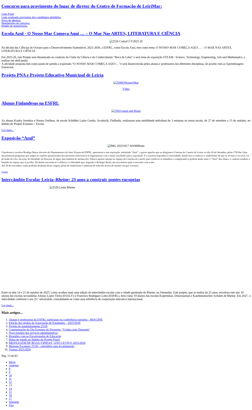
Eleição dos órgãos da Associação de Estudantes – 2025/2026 (44, 322)
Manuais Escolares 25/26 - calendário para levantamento (41, 346)
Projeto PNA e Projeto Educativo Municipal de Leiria (52, 75)
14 (10, 388)
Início (12, 362)
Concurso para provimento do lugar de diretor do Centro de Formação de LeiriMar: (81, 6)
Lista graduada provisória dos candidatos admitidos (31, 17)
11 (10, 378)
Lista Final (7, 14)
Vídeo (126, 88)
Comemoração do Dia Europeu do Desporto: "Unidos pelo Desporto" (49, 329)
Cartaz (4, 171)
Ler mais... (7, 130)
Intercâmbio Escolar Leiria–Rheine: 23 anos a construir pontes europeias (70, 179)
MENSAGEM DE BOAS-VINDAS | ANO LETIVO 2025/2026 (47, 342)
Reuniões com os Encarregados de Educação (35, 336)
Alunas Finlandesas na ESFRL (30, 103)
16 (10, 395)
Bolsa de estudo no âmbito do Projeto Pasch (34, 339)
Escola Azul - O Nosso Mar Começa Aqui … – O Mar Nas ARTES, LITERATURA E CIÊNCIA (90, 33)
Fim (11, 405)
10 (10, 375)
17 (10, 398)
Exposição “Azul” (18, 138)
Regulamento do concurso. (15, 23)
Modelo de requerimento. (14, 26)
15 (10, 392)
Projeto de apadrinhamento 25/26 (28, 326)
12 (10, 382)
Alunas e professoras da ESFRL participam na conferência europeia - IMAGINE (56, 319)
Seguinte (14, 402)
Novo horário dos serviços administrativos (33, 332)
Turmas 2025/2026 (20, 349)
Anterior (14, 365)
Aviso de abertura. (11, 20)
